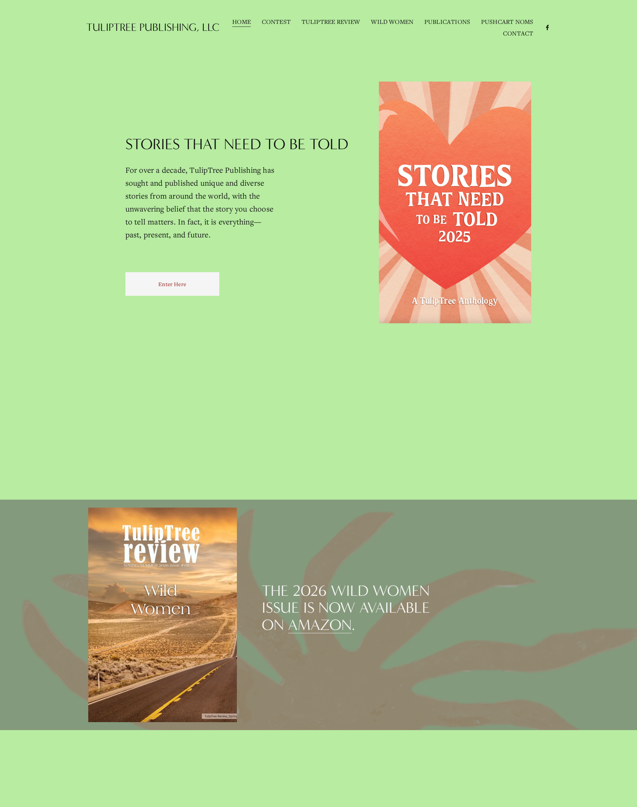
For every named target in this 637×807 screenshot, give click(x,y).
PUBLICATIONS (447, 22)
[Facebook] (547, 27)
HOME (241, 22)
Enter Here (172, 284)
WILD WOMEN (392, 22)
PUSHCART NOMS (507, 22)
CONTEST (276, 22)
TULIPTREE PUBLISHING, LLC (153, 27)
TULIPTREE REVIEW (331, 22)
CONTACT (518, 33)
